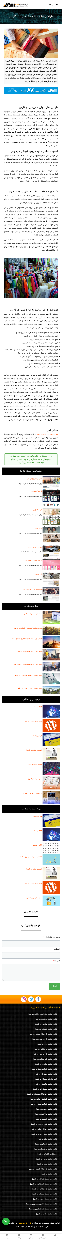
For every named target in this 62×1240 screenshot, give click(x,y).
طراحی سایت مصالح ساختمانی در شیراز (28, 675)
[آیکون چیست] (51, 848)
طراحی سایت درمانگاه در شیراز (45, 1019)
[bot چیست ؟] (51, 711)
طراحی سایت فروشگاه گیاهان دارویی (43, 1169)
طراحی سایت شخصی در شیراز (46, 1119)
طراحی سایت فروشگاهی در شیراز (44, 1189)
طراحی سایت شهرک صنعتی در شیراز (29, 688)
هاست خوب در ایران (35, 764)
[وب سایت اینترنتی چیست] (51, 797)
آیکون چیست (37, 845)
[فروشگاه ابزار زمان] (51, 497)
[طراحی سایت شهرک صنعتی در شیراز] (51, 690)
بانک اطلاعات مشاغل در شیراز (46, 1079)
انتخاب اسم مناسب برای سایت (31, 857)
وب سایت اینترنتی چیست (33, 793)
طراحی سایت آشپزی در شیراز (46, 1109)
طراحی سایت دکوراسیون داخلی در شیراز (42, 1014)
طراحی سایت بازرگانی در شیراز (45, 1114)
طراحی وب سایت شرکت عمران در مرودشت (27, 638)
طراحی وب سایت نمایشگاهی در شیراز (43, 1209)
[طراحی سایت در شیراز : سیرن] (15, 4)
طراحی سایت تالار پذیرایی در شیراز (44, 1124)
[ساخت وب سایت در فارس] (51, 617)
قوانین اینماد (37, 736)
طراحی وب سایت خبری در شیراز (45, 1199)
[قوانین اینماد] (51, 739)
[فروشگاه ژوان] (51, 516)
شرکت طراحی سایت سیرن (47, 434)
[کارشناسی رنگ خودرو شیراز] (51, 594)
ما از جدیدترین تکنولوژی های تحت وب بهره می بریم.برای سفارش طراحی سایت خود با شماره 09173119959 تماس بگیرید (31, 459)
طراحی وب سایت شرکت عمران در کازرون (28, 664)
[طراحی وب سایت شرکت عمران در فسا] (51, 654)
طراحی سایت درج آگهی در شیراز (45, 1049)
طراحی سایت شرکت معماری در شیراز (43, 1104)
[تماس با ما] (31, 90)
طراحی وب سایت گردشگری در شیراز (43, 1184)
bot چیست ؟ (37, 707)
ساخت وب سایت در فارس (33, 614)
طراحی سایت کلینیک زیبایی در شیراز (43, 1099)
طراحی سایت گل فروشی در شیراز (44, 1054)
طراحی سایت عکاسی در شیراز (46, 1024)
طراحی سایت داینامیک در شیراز (45, 1149)
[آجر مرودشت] (51, 579)
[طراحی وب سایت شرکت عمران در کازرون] (51, 667)
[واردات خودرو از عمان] (51, 551)
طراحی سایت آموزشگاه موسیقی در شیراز (42, 1094)
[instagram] (24, 999)
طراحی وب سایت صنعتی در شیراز (44, 1194)
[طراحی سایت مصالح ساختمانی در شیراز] (51, 678)
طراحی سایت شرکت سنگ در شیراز (44, 1069)
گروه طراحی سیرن (24, 1223)
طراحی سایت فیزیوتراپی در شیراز (44, 1059)
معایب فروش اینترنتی (34, 898)
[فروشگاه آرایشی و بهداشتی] (51, 564)
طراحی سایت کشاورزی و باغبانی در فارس (28, 628)
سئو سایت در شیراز (35, 779)
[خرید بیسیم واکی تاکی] (51, 481)
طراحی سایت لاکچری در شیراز (46, 1064)
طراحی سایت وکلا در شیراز (47, 1139)
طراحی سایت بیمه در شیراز (47, 1164)
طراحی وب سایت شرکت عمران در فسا (29, 651)
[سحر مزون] (51, 534)
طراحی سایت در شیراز (49, 1174)
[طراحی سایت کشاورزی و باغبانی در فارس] (51, 630)
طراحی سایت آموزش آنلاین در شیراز (43, 1129)
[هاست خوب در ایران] (51, 768)
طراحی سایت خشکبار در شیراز (45, 1029)
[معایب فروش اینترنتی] (51, 901)
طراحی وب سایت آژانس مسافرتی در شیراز (41, 1204)
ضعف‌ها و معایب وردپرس (33, 721)
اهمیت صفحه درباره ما (34, 750)
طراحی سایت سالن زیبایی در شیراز (44, 1134)
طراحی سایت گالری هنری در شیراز (44, 1039)
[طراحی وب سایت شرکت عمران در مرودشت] (51, 642)
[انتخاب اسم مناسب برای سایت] (51, 859)
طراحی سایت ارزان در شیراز (47, 1044)
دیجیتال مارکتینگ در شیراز (47, 1154)
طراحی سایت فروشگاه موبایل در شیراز (42, 1034)
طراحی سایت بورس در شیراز (46, 1159)
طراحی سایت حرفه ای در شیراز (45, 1074)
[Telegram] (31, 999)
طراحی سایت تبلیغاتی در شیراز (45, 1084)
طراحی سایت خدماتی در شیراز (46, 1144)
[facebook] (38, 999)
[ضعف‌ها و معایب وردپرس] (51, 725)
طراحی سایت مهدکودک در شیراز (45, 1089)
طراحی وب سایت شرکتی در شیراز (44, 1179)
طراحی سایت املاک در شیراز (46, 1214)
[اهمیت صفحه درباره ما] (51, 754)
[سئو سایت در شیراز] (51, 782)
